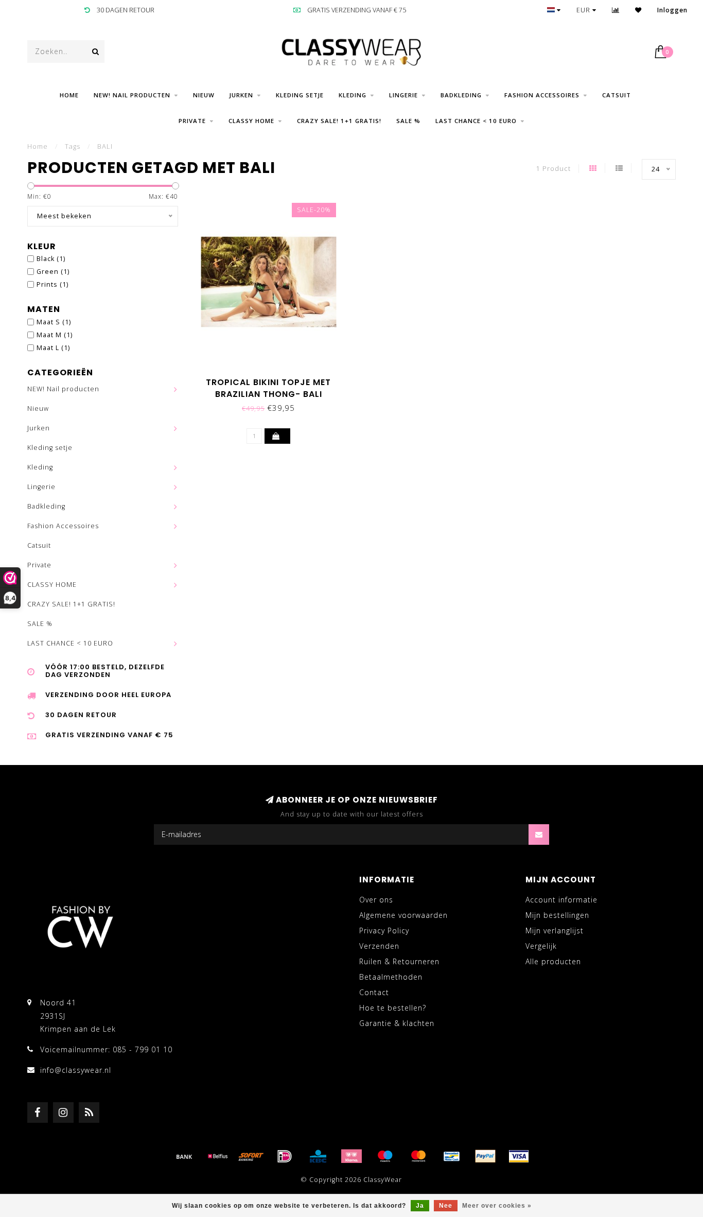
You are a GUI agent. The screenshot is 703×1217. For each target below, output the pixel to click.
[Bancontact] (452, 1156)
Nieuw (204, 95)
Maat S (54, 322)
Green (53, 271)
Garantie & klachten (396, 1023)
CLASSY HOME (251, 121)
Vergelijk (541, 946)
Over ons (376, 900)
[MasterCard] (418, 1156)
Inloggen (672, 10)
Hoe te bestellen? (392, 1008)
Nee (445, 1205)
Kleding (352, 95)
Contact (374, 992)
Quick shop (273, 378)
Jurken (241, 95)
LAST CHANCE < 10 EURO (476, 121)
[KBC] (318, 1156)
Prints (52, 284)
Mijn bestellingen (557, 915)
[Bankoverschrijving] (184, 1156)
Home (69, 95)
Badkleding (461, 95)
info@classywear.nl (75, 1070)
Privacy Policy (384, 930)
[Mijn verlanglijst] (638, 10)
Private (192, 121)
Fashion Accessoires (541, 95)
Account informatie (561, 900)
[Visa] (519, 1156)
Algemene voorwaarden (403, 915)
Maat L (53, 347)
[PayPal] (485, 1156)
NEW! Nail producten (132, 95)
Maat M (55, 335)
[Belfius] (218, 1156)
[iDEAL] (284, 1156)
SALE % (408, 121)
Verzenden (379, 946)
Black (51, 258)
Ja (420, 1205)
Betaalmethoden (391, 977)
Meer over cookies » (497, 1205)
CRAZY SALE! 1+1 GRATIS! (339, 121)
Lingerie (403, 95)
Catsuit (616, 95)
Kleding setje (300, 95)
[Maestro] (385, 1156)
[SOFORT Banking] (251, 1156)
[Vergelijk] (616, 10)
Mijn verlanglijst (554, 930)
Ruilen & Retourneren (399, 961)
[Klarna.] (351, 1156)
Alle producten (553, 961)
